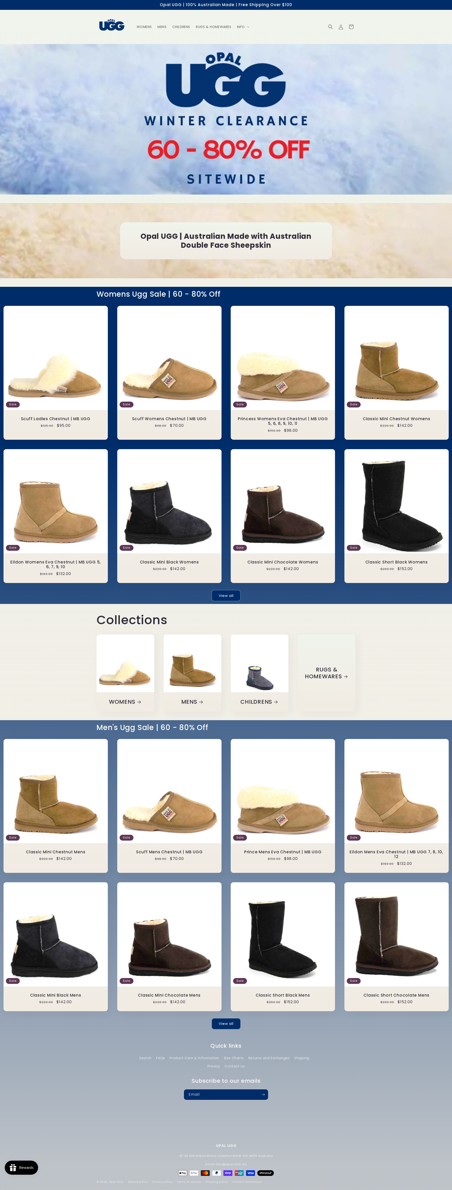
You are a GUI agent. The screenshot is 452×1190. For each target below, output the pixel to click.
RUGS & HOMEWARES (323, 673)
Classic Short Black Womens (396, 561)
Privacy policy (162, 1182)
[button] (242, 27)
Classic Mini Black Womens (169, 561)
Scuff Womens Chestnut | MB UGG (169, 418)
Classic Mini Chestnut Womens (396, 418)
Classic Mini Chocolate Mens (169, 995)
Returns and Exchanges (269, 1058)
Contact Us (235, 1066)
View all (226, 595)
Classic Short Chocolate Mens (396, 995)
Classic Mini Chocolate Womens (282, 561)
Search (145, 1058)
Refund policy (138, 1182)
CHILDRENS (256, 702)
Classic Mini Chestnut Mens (55, 851)
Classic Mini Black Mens (55, 995)
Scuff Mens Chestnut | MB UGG (169, 851)
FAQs (160, 1058)
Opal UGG (116, 1182)
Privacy (213, 1066)
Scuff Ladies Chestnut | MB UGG (55, 418)
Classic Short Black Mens (283, 995)
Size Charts (234, 1058)
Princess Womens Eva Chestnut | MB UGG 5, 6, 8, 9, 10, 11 (283, 421)
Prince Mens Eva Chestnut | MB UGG (283, 851)
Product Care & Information (194, 1058)
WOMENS (122, 702)
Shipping (301, 1058)
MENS (189, 702)
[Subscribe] (263, 1094)
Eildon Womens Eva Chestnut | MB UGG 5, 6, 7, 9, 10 (55, 564)
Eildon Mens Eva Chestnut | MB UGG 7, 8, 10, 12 (396, 854)
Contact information (247, 1182)
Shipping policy (217, 1182)
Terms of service (189, 1182)
